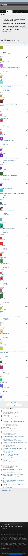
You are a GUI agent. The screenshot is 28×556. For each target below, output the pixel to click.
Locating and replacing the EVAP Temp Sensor (13, 469)
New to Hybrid (3, 123)
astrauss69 (2, 80)
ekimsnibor (5, 108)
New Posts (3, 14)
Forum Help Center (6, 452)
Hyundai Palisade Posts (7, 408)
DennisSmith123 (3, 382)
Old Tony (5, 178)
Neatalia (2, 99)
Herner (4, 195)
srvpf (4, 265)
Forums (9, 11)
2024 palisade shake (4, 370)
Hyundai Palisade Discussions (9, 413)
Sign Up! (5, 19)
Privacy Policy (11, 526)
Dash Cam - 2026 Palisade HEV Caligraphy (9, 158)
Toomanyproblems (4, 118)
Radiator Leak (6, 415)
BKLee (4, 354)
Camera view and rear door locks (7, 228)
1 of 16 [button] (10, 402)
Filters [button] (25, 44)
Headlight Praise (3, 245)
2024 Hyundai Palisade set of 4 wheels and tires (13, 480)
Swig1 (1, 311)
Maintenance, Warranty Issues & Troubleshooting (12, 418)
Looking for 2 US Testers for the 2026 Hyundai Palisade (12, 193)
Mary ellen (5, 143)
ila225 (1, 365)
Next (15, 402)
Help (16, 526)
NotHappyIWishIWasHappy (9, 160)
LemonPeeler (6, 89)
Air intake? (2, 298)
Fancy (4, 390)
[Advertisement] (14, 35)
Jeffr (4, 372)
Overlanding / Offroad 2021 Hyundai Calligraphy (10, 316)
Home (3, 11)
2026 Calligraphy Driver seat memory (8, 175)
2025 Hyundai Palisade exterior (7, 140)
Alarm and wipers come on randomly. (11, 454)
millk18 (4, 336)
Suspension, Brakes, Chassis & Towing (10, 425)
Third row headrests (4, 263)
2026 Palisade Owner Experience (7, 210)
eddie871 (2, 276)
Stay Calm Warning (4, 333)
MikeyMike (5, 318)
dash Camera (6, 427)
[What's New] (26, 11)
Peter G (4, 52)
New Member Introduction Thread (10, 465)
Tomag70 (2, 241)
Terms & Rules (4, 526)
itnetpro (4, 300)
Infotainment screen (4, 50)
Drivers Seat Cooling (4, 387)
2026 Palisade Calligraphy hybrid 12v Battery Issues (14, 484)
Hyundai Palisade (5, 524)
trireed (4, 70)
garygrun (5, 230)
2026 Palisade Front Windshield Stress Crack (10, 67)
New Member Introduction (8, 467)
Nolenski (5, 213)
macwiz (1, 206)
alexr (4, 125)
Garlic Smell (2, 280)
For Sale (4, 463)
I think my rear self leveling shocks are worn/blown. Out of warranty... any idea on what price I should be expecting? (15, 421)
